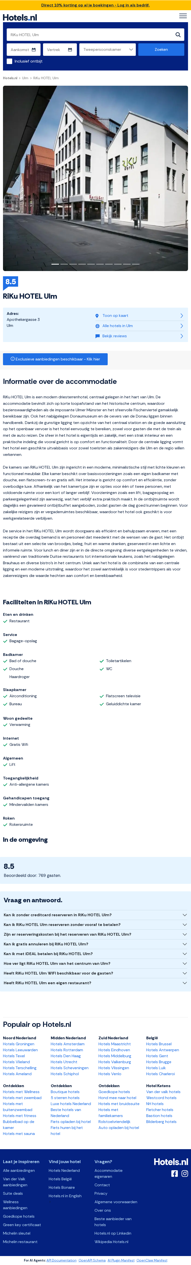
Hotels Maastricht (114, 1044)
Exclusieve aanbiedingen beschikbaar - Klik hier (57, 359)
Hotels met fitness (19, 1115)
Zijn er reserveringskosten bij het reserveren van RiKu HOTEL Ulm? (67, 934)
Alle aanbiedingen (19, 1170)
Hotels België (60, 1179)
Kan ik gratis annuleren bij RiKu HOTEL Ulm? (46, 944)
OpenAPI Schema (92, 1260)
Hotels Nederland (64, 1170)
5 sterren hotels (65, 1097)
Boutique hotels (65, 1091)
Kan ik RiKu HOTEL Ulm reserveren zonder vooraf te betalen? (62, 924)
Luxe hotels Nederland (71, 1103)
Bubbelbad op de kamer (18, 1124)
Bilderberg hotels (161, 1121)
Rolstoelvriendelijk (114, 1121)
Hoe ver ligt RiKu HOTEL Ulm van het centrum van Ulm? (57, 963)
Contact (102, 1185)
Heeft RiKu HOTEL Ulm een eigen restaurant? (47, 982)
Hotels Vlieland (16, 1061)
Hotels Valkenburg (114, 1061)
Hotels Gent (157, 1055)
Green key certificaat (22, 1224)
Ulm (25, 78)
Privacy (101, 1193)
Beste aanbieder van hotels (113, 1221)
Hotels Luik (156, 1067)
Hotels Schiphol (65, 1073)
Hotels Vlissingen (113, 1067)
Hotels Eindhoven (114, 1050)
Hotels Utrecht (64, 1061)
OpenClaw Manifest (152, 1260)
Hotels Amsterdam (68, 1044)
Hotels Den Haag (66, 1055)
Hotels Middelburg (114, 1055)
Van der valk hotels (163, 1091)
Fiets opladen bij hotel (71, 1121)
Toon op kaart (115, 315)
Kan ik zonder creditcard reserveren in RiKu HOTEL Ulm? (58, 914)
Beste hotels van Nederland (66, 1112)
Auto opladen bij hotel (118, 1127)
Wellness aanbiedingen (15, 1204)
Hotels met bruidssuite (119, 1103)
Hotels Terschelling (20, 1067)
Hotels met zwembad (22, 1097)
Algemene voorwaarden (116, 1201)
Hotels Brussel (159, 1044)
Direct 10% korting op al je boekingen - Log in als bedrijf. (95, 5)
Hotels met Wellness (21, 1091)
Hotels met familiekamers (110, 1112)
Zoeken (161, 49)
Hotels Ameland (17, 1073)
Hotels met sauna (19, 1133)
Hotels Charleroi (160, 1073)
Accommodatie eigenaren (109, 1173)
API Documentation (62, 1260)
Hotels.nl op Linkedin (113, 1233)
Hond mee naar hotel (117, 1097)
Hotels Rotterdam (67, 1050)
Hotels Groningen (18, 1044)
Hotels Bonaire (62, 1187)
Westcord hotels (161, 1097)
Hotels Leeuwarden (20, 1050)
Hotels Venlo (109, 1073)
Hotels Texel (14, 1055)
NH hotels (155, 1103)
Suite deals (13, 1193)
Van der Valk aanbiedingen (15, 1182)
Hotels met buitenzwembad (17, 1106)
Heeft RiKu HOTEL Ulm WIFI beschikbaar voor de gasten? (58, 973)
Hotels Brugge (158, 1061)
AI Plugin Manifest (121, 1260)
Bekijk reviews (114, 336)
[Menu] (183, 16)
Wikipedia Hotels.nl (111, 1241)
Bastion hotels (159, 1115)
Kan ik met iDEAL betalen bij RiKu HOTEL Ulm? (48, 953)
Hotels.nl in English (65, 1195)
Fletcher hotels (159, 1109)
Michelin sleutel (16, 1233)
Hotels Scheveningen (70, 1067)
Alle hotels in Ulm (117, 325)
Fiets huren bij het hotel (67, 1130)
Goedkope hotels (114, 1091)
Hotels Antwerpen (162, 1050)
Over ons (103, 1210)
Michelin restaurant (20, 1241)
